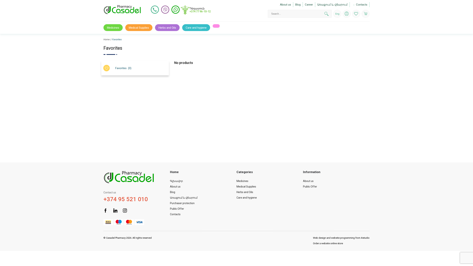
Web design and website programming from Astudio (341, 237)
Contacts (361, 4)
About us (285, 4)
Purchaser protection (182, 203)
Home (106, 39)
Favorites (117, 39)
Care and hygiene (246, 197)
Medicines (242, 181)
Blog (298, 4)
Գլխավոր (176, 181)
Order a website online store (328, 243)
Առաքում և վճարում (332, 4)
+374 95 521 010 (125, 197)
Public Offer (177, 208)
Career (309, 4)
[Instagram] (125, 211)
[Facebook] (105, 211)
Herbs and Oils (167, 27)
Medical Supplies (246, 186)
